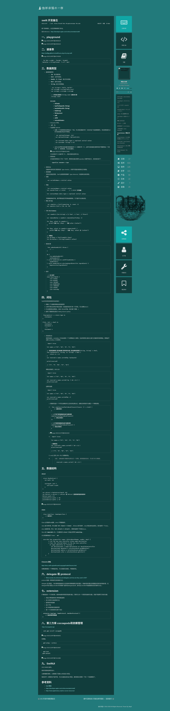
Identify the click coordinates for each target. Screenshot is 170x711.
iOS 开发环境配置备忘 (47, 699)
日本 (125, 179)
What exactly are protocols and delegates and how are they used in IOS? (66, 577)
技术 (125, 163)
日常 (125, 159)
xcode (78, 23)
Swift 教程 (48, 686)
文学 (125, 171)
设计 (125, 183)
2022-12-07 (44, 23)
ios (64, 23)
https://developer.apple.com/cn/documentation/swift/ (65, 31)
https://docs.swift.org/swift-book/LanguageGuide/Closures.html (59, 565)
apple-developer (71, 23)
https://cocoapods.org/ (48, 627)
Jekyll (130, 706)
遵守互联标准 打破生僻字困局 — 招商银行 (97, 699)
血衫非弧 (100, 706)
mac (56, 23)
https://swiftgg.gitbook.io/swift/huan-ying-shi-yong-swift (57, 53)
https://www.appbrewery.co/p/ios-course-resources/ (60, 690)
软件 (125, 167)
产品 (125, 175)
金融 (125, 187)
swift (60, 23)
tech (52, 23)
